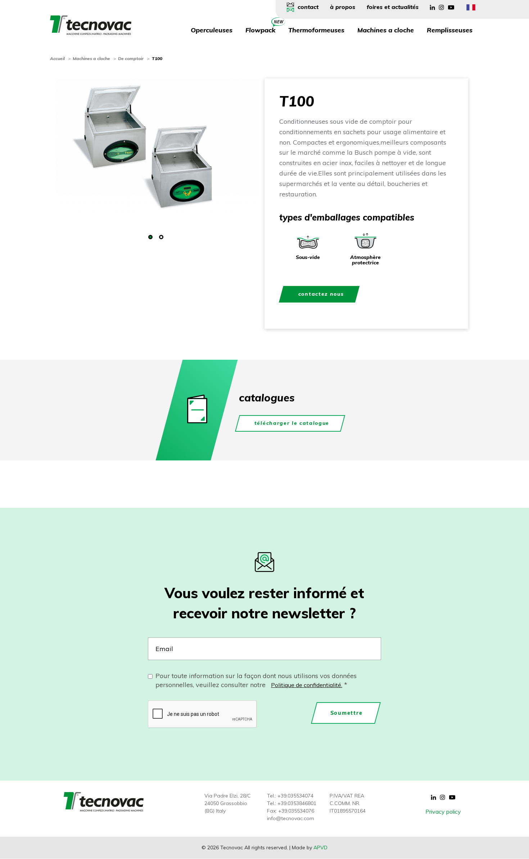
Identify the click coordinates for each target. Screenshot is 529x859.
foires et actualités (393, 6)
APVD (320, 847)
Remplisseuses (450, 30)
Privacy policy (443, 811)
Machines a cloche (385, 30)
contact (308, 6)
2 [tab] (161, 237)
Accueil (57, 58)
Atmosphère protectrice (365, 260)
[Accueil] (90, 24)
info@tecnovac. (285, 818)
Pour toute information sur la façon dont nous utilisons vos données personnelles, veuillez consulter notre (256, 680)
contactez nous (321, 294)
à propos (342, 6)
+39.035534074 (295, 795)
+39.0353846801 (296, 803)
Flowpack (260, 30)
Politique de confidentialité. (306, 684)
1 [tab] (150, 237)
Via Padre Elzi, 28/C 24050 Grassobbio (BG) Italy (227, 803)
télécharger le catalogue (291, 423)
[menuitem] (305, 7)
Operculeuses (211, 30)
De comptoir (131, 58)
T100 (157, 58)
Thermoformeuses (316, 30)
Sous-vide (308, 257)
